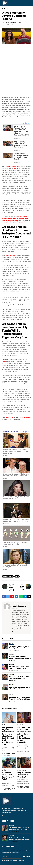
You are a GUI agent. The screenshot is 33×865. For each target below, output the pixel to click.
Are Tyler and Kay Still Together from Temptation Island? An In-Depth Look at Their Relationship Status (8, 736)
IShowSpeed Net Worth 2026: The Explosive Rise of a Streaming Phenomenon (19, 678)
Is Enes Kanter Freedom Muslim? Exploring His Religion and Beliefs (19, 658)
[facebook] (2, 816)
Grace (20, 216)
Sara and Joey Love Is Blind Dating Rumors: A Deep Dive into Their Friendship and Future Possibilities (24, 735)
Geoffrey (4, 218)
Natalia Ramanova (10, 22)
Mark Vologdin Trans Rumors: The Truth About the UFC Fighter (19, 668)
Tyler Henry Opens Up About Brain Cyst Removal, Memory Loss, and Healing (19, 647)
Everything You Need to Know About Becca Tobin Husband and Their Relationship (19, 688)
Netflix (16, 168)
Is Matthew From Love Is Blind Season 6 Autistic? (8, 776)
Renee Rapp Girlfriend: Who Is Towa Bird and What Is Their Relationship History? (19, 699)
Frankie (25, 216)
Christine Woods (8, 222)
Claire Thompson (9, 753)
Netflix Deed (9, 417)
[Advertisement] (16, 58)
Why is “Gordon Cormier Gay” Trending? (24, 775)
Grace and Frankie (8, 576)
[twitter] (5, 816)
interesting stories (25, 417)
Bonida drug (12, 218)
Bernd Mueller (24, 751)
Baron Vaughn (21, 222)
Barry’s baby (20, 218)
